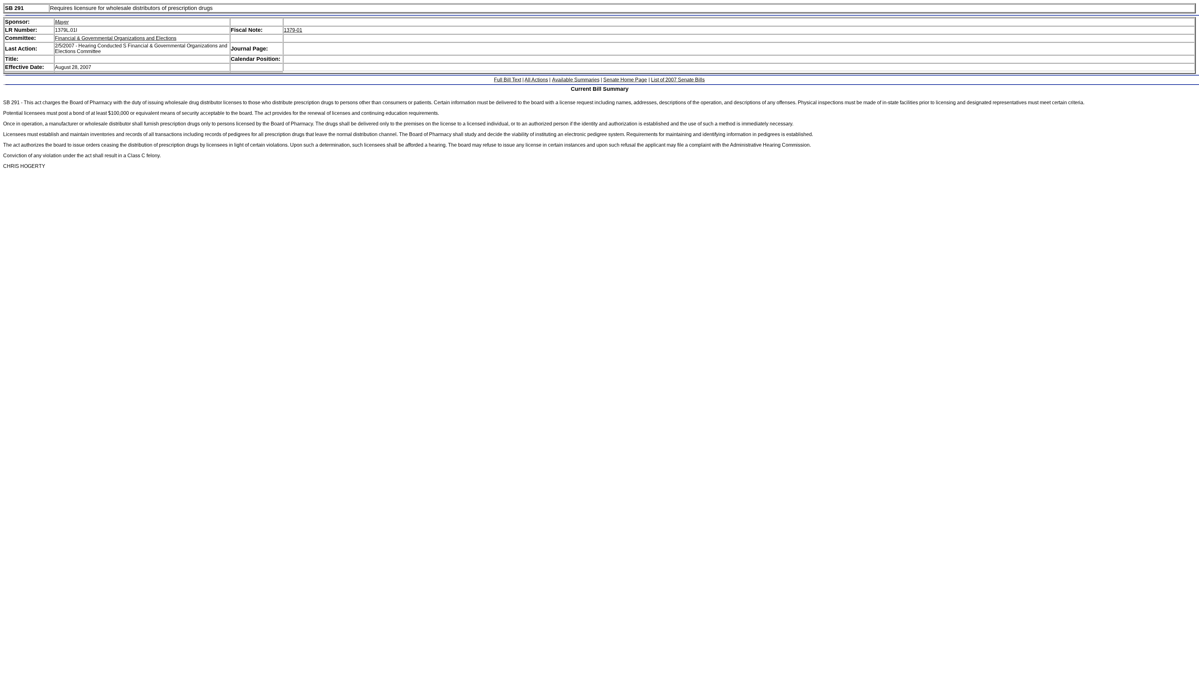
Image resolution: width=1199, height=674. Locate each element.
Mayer (62, 22)
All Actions (536, 79)
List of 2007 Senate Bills (678, 79)
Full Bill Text (507, 79)
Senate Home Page (625, 79)
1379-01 (293, 30)
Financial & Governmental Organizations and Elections (115, 38)
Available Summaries (576, 79)
